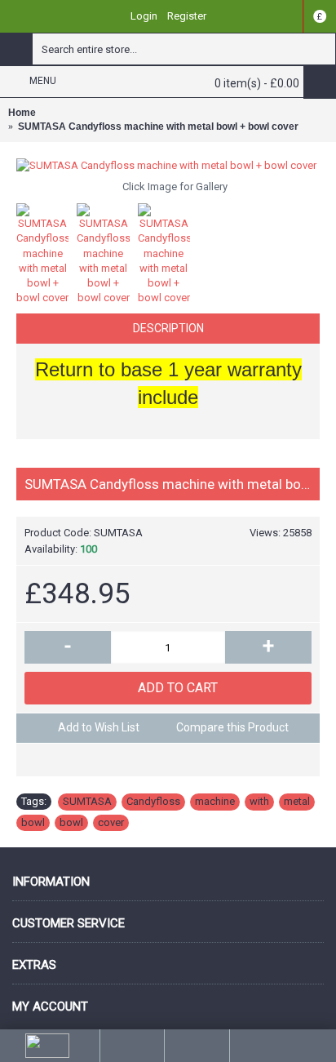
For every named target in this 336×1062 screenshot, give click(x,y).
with (259, 801)
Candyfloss (153, 801)
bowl (33, 822)
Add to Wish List (98, 727)
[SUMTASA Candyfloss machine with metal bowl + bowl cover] (168, 165)
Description (168, 328)
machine (215, 801)
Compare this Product (232, 727)
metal (297, 801)
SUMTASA (87, 801)
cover (111, 822)
